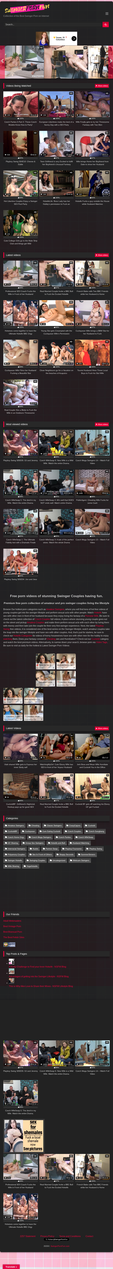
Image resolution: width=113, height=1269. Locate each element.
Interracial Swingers (16, 849)
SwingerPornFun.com (60, 1246)
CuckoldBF (12, 831)
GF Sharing (13, 843)
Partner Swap (52, 849)
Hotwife (98, 612)
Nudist (35, 849)
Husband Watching (81, 843)
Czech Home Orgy (16, 837)
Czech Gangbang (96, 831)
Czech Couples (42, 619)
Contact (89, 1236)
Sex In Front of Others (42, 854)
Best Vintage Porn (12, 926)
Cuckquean (30, 831)
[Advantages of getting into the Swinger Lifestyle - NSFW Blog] (11, 973)
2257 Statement (27, 1236)
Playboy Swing (95, 849)
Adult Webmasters (12, 921)
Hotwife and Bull (58, 843)
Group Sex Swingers (34, 843)
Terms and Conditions (70, 1236)
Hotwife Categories (22, 635)
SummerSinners (88, 854)
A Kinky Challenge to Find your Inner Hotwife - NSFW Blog (37, 967)
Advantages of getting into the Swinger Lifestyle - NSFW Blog (39, 976)
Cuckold (96, 639)
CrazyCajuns (74, 825)
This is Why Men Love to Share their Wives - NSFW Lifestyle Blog (41, 986)
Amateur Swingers (55, 609)
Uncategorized (59, 860)
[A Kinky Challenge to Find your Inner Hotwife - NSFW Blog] (11, 963)
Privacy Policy (47, 1236)
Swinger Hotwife (15, 860)
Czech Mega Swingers (41, 837)
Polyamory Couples (16, 854)
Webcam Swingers (81, 860)
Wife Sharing (13, 866)
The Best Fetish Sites (13, 937)
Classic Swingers (54, 825)
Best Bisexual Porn (12, 932)
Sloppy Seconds (66, 854)
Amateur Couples (35, 622)
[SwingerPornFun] (56, 9)
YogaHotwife (32, 866)
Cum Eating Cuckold (51, 831)
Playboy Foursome (73, 849)
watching (7, 639)
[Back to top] (104, 1261)
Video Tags (101, 642)
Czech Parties (65, 837)
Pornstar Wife (91, 616)
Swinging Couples (37, 860)
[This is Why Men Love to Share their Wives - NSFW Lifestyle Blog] (11, 983)
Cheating (51, 639)
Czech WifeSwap (85, 837)
